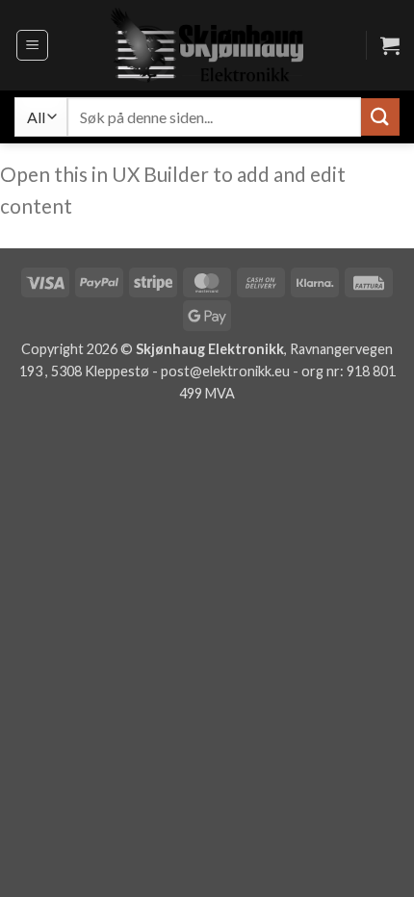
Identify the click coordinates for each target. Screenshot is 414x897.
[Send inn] (380, 117)
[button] (32, 45)
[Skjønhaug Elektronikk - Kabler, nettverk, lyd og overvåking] (207, 45)
